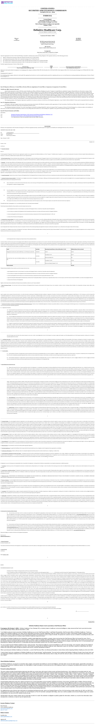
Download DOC (84, 3)
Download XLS (89, 3)
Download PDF (87, 3)
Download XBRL (92, 3)
